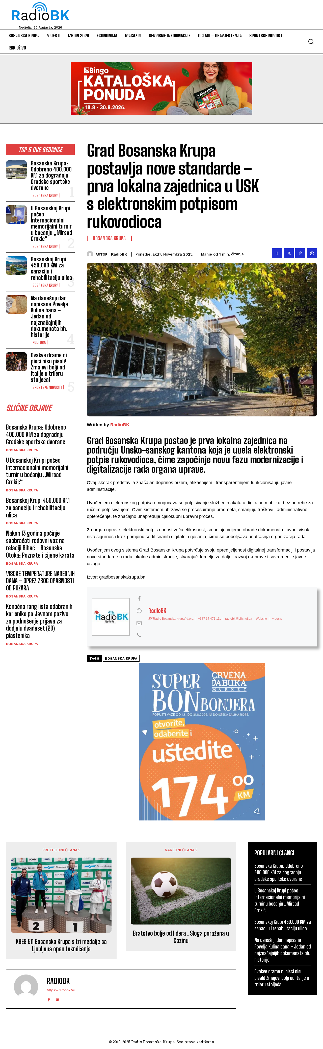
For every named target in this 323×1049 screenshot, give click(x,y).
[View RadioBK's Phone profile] (139, 635)
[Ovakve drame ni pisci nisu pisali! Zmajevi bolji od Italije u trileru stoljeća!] (16, 361)
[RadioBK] (91, 254)
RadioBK (119, 254)
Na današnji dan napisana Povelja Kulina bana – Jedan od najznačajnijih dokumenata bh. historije (49, 316)
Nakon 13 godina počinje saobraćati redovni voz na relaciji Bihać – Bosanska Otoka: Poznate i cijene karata (40, 544)
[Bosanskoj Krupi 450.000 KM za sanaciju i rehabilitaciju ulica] (16, 265)
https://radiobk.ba (60, 990)
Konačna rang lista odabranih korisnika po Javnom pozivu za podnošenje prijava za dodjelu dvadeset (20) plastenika (39, 621)
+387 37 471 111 (209, 618)
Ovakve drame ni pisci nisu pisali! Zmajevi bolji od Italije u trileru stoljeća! (49, 367)
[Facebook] (277, 253)
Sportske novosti (47, 387)
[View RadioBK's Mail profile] (139, 623)
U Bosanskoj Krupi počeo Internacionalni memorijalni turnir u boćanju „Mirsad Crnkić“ (51, 223)
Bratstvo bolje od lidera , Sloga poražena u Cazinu (181, 937)
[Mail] (57, 999)
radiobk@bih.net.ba (238, 618)
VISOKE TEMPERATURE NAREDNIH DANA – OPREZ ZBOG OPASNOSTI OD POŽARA (40, 581)
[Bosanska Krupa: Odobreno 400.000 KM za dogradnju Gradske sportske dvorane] (16, 169)
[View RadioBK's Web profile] (139, 611)
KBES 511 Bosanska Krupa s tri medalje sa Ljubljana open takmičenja (61, 945)
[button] (311, 41)
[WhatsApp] (312, 253)
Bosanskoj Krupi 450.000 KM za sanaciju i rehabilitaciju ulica (51, 268)
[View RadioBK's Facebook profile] (139, 598)
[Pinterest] (300, 253)
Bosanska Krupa (45, 195)
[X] (289, 253)
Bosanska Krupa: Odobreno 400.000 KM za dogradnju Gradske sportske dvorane (51, 175)
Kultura (39, 342)
